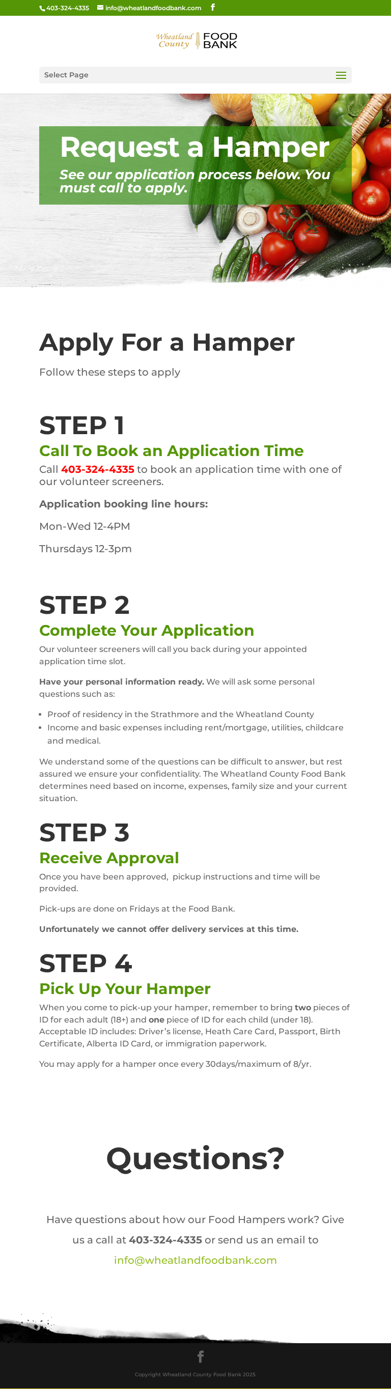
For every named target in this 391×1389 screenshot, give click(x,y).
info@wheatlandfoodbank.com (195, 1260)
